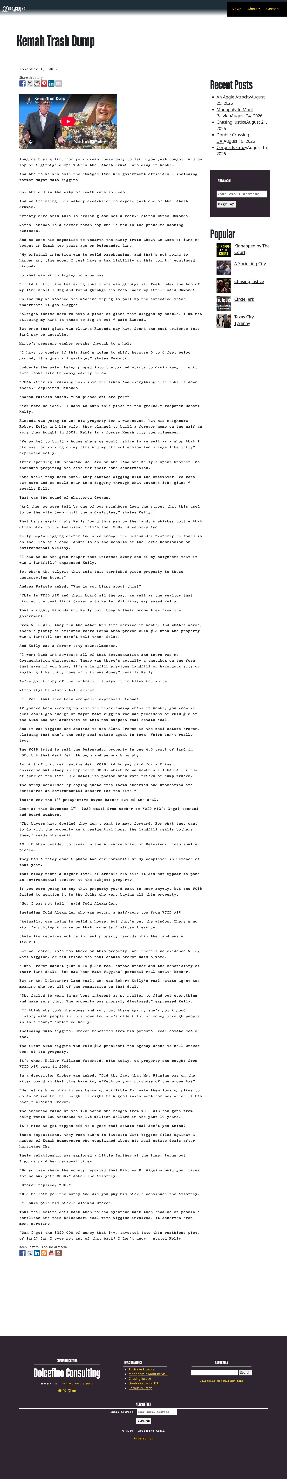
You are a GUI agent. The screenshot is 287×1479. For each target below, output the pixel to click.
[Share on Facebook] (22, 83)
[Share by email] (58, 83)
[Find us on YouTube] (51, 1253)
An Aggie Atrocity (234, 97)
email (90, 1383)
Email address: (233, 188)
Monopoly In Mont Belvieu (148, 1374)
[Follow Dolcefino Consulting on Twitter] (30, 1253)
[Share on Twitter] (30, 83)
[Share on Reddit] (37, 83)
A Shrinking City (250, 263)
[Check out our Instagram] (58, 1253)
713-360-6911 (71, 1383)
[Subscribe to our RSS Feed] (44, 1253)
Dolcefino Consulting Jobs (221, 1380)
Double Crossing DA (144, 1383)
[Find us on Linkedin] (37, 1253)
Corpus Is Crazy (232, 147)
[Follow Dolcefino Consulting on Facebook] (22, 1253)
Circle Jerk (244, 299)
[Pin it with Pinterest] (44, 83)
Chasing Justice (231, 122)
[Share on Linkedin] (51, 83)
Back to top (143, 1438)
